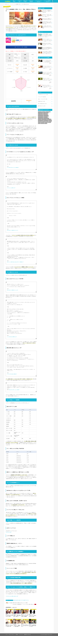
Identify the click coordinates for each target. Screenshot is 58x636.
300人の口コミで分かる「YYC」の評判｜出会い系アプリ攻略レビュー (47, 86)
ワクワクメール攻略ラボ (10, 187)
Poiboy (46, 122)
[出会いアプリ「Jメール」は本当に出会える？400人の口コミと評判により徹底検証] (45, 71)
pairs (39, 122)
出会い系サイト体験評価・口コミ (12, 230)
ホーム (6, 634)
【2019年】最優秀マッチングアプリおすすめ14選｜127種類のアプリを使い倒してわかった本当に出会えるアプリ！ (45, 35)
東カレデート (46, 120)
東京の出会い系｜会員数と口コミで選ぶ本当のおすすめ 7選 (47, 19)
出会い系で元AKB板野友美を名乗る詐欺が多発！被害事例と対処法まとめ (47, 48)
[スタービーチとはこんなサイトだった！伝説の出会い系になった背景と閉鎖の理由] (45, 59)
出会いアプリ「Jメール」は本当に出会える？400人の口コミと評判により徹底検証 (47, 73)
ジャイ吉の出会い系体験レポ (11, 336)
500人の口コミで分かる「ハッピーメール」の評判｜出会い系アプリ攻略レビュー (47, 40)
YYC (17, 600)
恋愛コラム (14, 1)
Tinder (49, 122)
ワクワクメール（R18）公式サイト (11, 596)
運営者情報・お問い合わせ (27, 634)
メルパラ (39, 119)
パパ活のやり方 (19, 1)
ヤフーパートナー (44, 119)
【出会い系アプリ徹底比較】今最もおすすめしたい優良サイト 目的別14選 (47, 11)
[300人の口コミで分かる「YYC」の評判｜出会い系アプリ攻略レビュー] (45, 84)
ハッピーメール (21, 600)
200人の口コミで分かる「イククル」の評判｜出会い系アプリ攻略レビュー (47, 67)
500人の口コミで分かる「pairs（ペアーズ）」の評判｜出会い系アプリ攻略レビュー (47, 15)
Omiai (50, 121)
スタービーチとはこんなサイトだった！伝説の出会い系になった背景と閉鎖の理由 (47, 61)
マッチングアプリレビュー (38, 1)
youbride (42, 123)
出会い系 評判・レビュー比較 (14, 389)
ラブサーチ (49, 119)
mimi (47, 121)
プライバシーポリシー (11, 634)
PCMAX (15, 600)
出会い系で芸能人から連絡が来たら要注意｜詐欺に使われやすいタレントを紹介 (47, 52)
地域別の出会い (25, 1)
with (39, 123)
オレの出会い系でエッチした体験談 (12, 167)
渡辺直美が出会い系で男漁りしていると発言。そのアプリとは (47, 44)
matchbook (44, 121)
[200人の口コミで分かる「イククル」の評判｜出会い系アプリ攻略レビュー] (45, 65)
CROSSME (40, 121)
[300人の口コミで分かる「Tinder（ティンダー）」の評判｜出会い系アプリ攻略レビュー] (45, 77)
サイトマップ (21, 634)
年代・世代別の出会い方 (42, 103)
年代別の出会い (31, 1)
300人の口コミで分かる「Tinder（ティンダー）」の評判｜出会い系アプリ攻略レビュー (44, 79)
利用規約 (17, 634)
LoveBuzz (7, 1)
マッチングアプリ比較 (42, 96)
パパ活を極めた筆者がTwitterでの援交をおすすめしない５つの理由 (47, 27)
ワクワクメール (26, 600)
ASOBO (50, 120)
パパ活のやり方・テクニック (43, 94)
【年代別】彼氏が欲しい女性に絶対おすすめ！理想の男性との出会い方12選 (47, 23)
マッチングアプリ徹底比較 (47, 1)
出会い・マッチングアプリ (10, 600)
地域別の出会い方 (41, 101)
